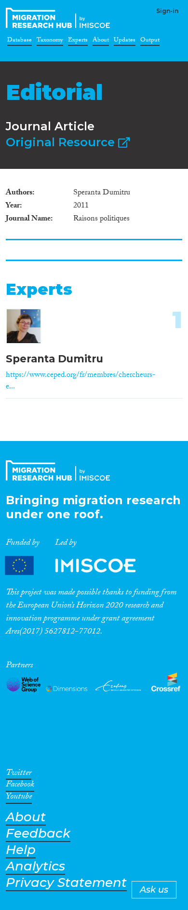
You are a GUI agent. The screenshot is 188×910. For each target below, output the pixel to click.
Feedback (38, 833)
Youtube (19, 798)
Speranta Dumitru (54, 359)
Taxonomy (50, 41)
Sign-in (167, 10)
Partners (78, 566)
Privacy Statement (66, 882)
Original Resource (62, 142)
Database (19, 41)
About (101, 41)
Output (150, 41)
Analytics (35, 866)
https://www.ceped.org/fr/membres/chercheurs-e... (80, 381)
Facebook (20, 786)
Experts (78, 41)
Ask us (154, 889)
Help (21, 849)
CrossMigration (60, 18)
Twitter (18, 774)
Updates (124, 41)
